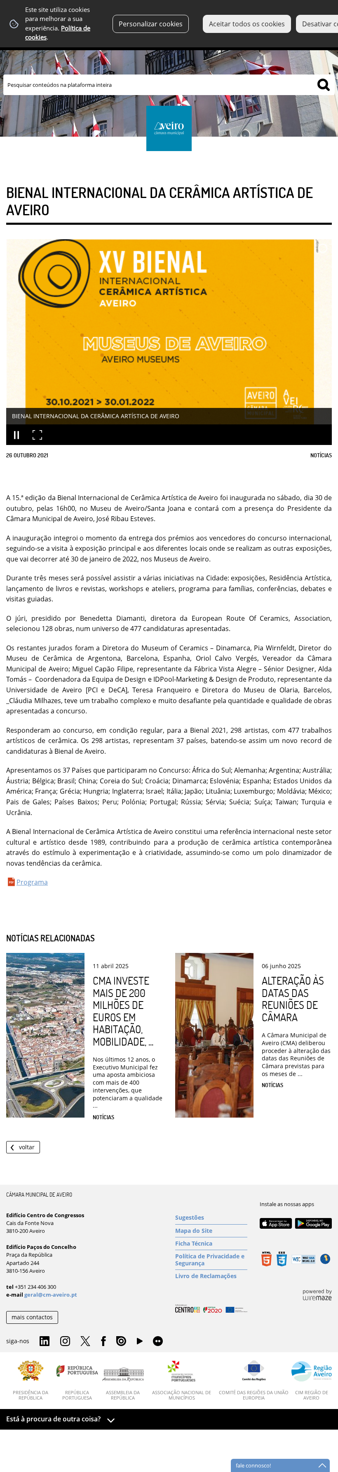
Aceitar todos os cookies (247, 23)
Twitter (85, 1341)
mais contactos (32, 1317)
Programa (32, 882)
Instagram (65, 1341)
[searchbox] (169, 85)
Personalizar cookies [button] (151, 23)
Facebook (103, 1341)
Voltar (27, 1147)
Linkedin (44, 1341)
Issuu (121, 1341)
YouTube (140, 1343)
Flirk (158, 1341)
